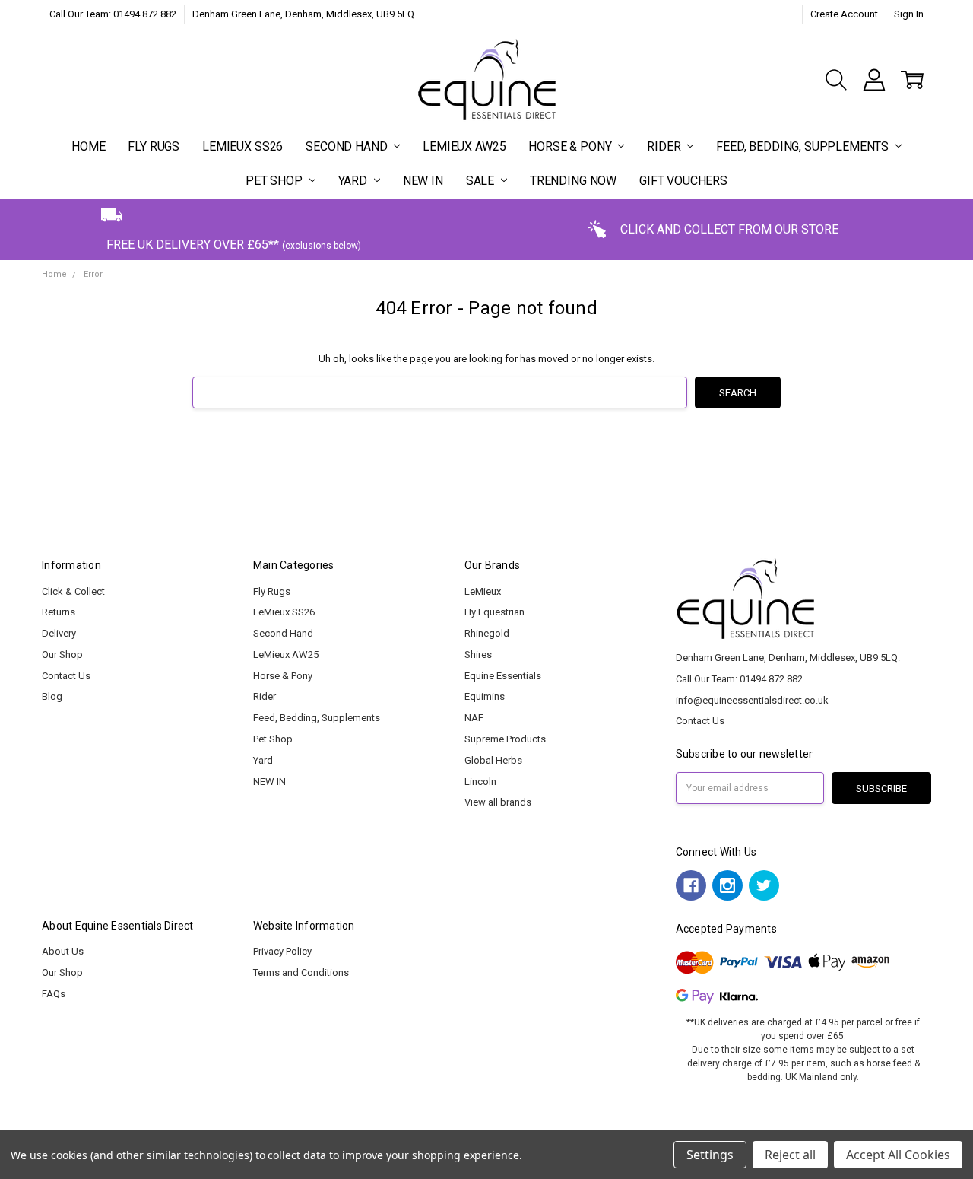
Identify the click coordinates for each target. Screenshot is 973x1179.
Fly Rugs (153, 146)
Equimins (484, 696)
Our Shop (62, 654)
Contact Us (66, 676)
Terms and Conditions (301, 972)
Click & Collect (73, 591)
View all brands (497, 802)
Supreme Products (505, 739)
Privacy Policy (282, 951)
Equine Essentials (502, 676)
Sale (481, 180)
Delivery (59, 633)
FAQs (53, 993)
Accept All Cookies (898, 1154)
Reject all (790, 1154)
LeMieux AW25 (464, 146)
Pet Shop (276, 180)
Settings (710, 1154)
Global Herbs (493, 760)
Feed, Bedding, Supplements (804, 146)
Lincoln (480, 781)
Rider (665, 146)
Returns (58, 612)
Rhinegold (486, 633)
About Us (63, 951)
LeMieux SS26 (242, 146)
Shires (478, 654)
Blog (52, 696)
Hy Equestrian (494, 612)
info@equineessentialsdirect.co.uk (752, 700)
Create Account (844, 14)
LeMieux (482, 591)
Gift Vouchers (683, 180)
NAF (473, 717)
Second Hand (348, 146)
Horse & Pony (571, 146)
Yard (354, 180)
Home (88, 146)
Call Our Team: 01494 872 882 (112, 14)
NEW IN (423, 180)
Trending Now (573, 180)
